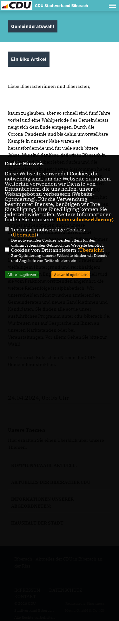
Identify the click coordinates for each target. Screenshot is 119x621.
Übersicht (24, 234)
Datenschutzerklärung (84, 219)
